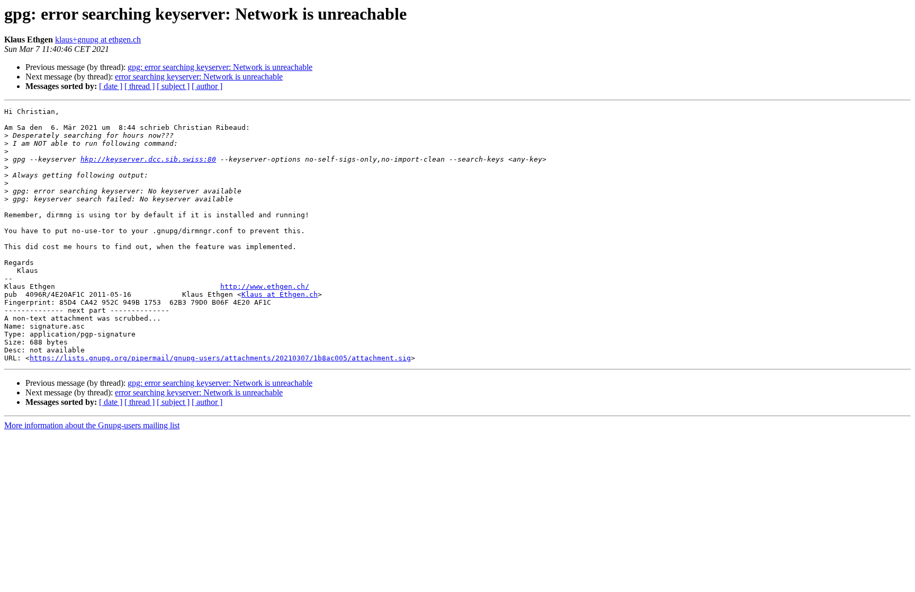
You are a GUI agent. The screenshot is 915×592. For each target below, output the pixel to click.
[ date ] (110, 86)
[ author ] (207, 86)
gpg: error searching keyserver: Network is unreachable (220, 67)
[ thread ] (139, 86)
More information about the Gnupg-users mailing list (92, 425)
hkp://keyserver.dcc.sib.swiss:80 (148, 159)
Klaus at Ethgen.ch (279, 294)
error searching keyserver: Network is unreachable (199, 76)
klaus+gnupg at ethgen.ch (98, 39)
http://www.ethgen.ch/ (264, 286)
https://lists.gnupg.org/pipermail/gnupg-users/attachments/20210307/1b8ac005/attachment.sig (220, 358)
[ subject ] (173, 86)
